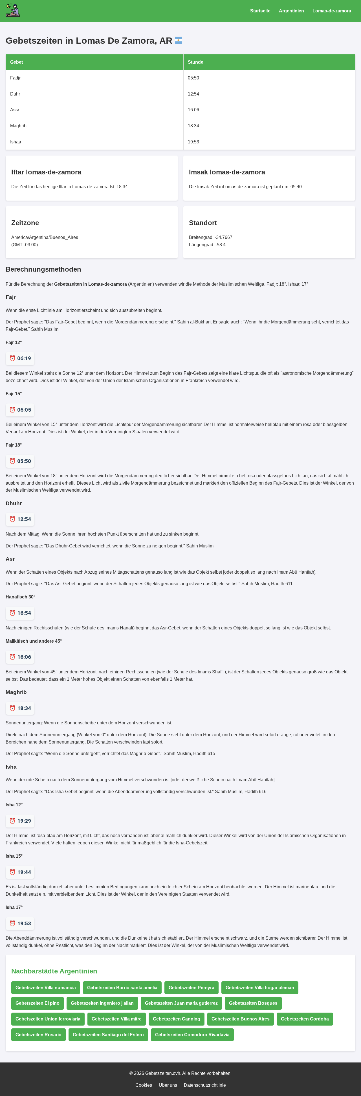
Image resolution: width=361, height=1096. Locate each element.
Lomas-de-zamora (331, 10)
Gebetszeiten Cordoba (305, 1019)
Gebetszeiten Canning (176, 1019)
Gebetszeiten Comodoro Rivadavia (192, 1034)
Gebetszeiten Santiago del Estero (108, 1034)
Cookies (143, 1085)
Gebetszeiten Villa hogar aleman (260, 987)
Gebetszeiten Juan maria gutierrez (181, 1003)
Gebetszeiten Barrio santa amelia (122, 987)
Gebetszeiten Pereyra (191, 987)
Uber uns (168, 1085)
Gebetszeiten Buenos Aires (241, 1019)
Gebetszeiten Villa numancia (46, 987)
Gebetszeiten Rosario (38, 1034)
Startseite (260, 10)
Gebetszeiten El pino (38, 1003)
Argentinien (291, 10)
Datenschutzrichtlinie (205, 1085)
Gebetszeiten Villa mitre (117, 1019)
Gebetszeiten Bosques (253, 1003)
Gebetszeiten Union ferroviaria (48, 1019)
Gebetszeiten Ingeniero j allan (102, 1003)
